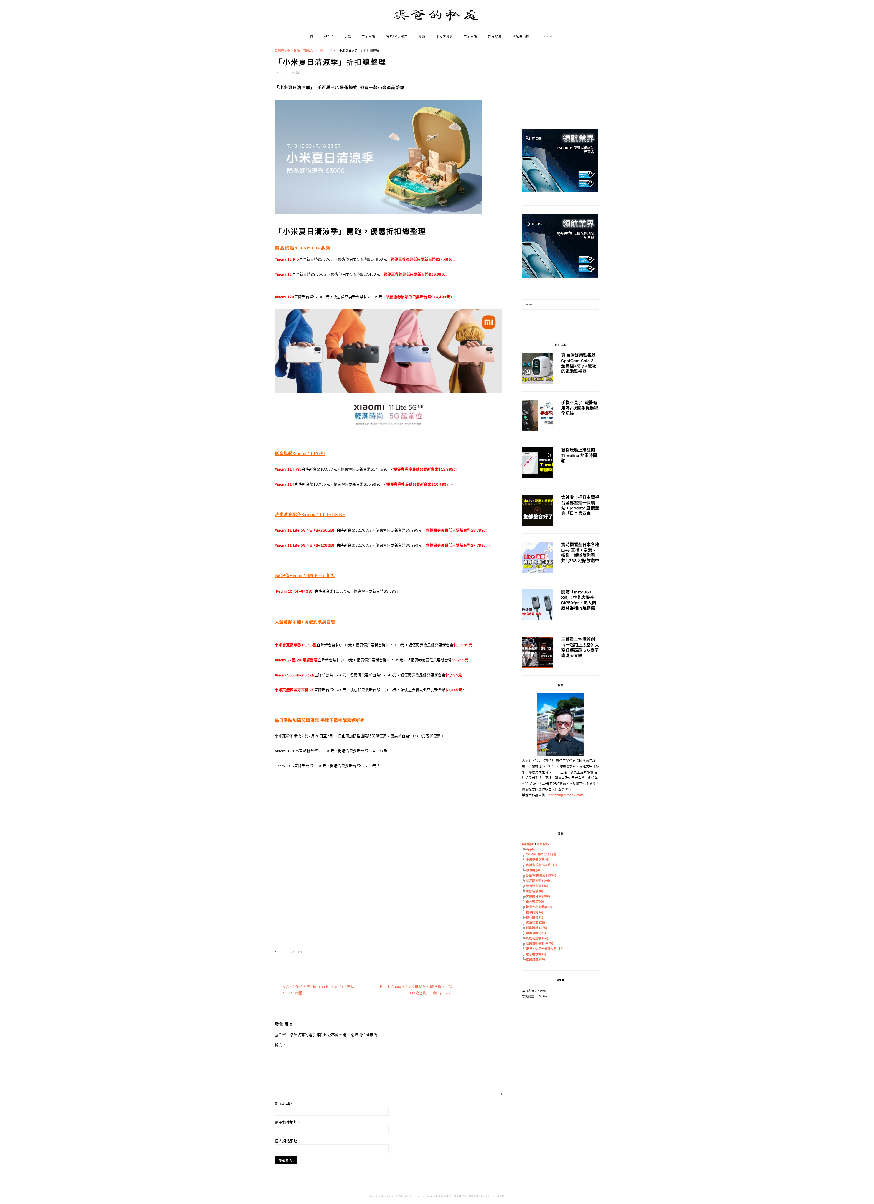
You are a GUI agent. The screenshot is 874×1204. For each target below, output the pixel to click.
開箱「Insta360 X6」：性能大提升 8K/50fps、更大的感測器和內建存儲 (578, 600)
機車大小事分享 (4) (539, 907)
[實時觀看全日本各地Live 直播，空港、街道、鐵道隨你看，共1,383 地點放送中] (537, 558)
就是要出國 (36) (537, 886)
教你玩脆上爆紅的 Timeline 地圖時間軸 (579, 455)
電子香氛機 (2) (536, 954)
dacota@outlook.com (565, 795)
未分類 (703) (535, 901)
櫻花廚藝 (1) (534, 917)
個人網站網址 (286, 1141)
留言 (280, 1045)
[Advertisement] (388, 837)
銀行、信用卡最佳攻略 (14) (545, 948)
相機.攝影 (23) (536, 933)
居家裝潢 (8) (534, 891)
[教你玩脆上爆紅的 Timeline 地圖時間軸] (537, 463)
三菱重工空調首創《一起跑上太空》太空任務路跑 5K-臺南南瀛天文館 (580, 647)
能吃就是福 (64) (537, 938)
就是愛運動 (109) (538, 880)
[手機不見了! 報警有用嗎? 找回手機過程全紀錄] (537, 416)
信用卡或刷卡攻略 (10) (541, 865)
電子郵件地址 (287, 1122)
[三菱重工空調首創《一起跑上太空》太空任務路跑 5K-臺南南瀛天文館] (537, 653)
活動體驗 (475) (536, 927)
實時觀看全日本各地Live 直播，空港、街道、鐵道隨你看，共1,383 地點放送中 (580, 552)
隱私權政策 (460, 1196)
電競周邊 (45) (535, 959)
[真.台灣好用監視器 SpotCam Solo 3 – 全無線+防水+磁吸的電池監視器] (537, 369)
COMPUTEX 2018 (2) (541, 854)
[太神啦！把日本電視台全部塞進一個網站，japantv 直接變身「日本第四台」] (537, 511)
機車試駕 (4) (534, 912)
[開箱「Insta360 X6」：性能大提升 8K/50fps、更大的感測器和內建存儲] (537, 605)
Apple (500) (535, 849)
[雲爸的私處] (437, 23)
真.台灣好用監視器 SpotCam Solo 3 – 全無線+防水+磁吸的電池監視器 (579, 363)
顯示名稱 (283, 1103)
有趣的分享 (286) (538, 896)
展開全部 (528, 844)
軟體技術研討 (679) (539, 943)
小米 (293, 952)
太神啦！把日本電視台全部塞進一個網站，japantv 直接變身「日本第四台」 (580, 505)
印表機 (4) (533, 870)
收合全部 (543, 844)
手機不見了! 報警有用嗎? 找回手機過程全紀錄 (579, 408)
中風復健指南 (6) (537, 859)
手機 (299, 952)
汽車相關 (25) (535, 922)
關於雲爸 (446, 1196)
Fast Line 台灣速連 (493, 1196)
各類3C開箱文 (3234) (541, 875)
